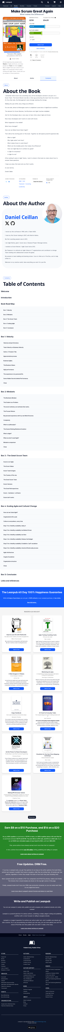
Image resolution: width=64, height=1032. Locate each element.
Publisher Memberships (7, 1005)
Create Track (26, 964)
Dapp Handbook (16, 713)
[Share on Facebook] (9, 182)
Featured (5, 6)
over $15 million (28, 849)
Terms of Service (50, 991)
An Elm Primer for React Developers (16, 752)
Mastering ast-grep (47, 672)
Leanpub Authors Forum (29, 975)
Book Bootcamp (5, 997)
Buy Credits (49, 958)
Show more (32, 817)
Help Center (49, 962)
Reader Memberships (51, 956)
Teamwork (21, 184)
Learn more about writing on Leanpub (32, 854)
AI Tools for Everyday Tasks (47, 713)
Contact (25, 1004)
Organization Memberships (8, 1004)
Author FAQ (26, 971)
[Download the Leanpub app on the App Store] (32, 1027)
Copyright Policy (50, 993)
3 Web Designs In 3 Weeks (16, 674)
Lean (23, 181)
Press (24, 1005)
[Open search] (42, 2)
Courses (29, 6)
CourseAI (3, 977)
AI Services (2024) (50, 975)
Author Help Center (28, 973)
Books (16, 6)
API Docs (25, 982)
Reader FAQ (49, 960)
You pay (31, 37)
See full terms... (32, 602)
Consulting (28, 184)
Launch (54, 6)
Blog (24, 1002)
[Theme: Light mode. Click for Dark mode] (48, 2)
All (11, 6)
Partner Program (27, 989)
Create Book (26, 958)
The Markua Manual (28, 980)
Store (20, 935)
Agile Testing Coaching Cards (48, 635)
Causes (25, 991)
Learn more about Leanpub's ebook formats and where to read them (32, 891)
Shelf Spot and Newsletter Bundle (9, 984)
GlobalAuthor (4, 978)
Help (59, 6)
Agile (20, 181)
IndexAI (3, 980)
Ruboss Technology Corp (40, 1021)
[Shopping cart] (54, 2)
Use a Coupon (4, 968)
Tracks (35, 6)
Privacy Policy (49, 995)
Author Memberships (28, 956)
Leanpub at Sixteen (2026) (52, 973)
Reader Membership (53, 51)
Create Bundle (27, 960)
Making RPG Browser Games (16, 793)
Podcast (47, 6)
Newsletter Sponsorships (7, 982)
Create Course (27, 962)
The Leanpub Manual (28, 977)
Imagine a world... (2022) (52, 977)
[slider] (44, 26)
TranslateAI (4, 988)
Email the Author (38, 181)
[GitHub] (13, 223)
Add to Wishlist (41, 48)
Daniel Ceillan (15, 58)
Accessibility (26, 993)
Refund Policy (49, 997)
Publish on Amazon (6, 986)
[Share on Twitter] (6, 182)
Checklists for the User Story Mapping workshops (47, 755)
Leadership (22, 186)
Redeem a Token (5, 970)
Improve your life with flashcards (16, 634)
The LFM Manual (27, 978)
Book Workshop (5, 995)
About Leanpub (27, 1000)
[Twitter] (7, 223)
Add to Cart (41, 44)
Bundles (22, 6)
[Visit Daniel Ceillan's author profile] (52, 213)
